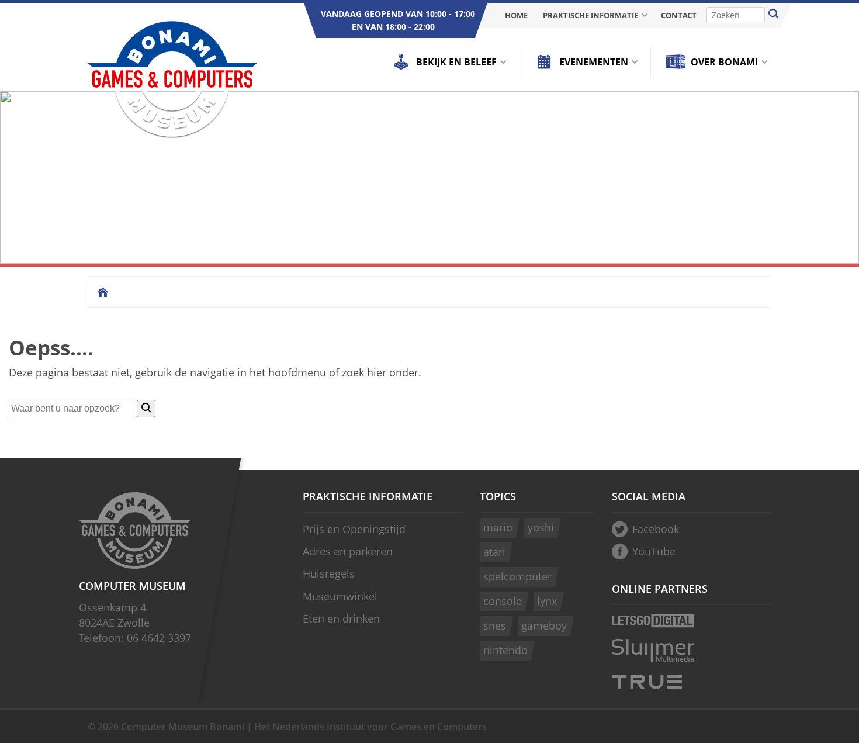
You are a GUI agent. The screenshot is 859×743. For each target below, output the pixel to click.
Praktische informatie (590, 15)
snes (494, 625)
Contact (679, 15)
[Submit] (773, 15)
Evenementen (593, 62)
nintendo (505, 650)
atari (494, 552)
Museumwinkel (340, 596)
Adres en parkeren (348, 551)
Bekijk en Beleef (456, 62)
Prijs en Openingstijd (354, 529)
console (502, 601)
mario (497, 527)
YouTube (654, 551)
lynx (547, 601)
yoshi (541, 527)
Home (516, 15)
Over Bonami (724, 62)
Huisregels (329, 573)
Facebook (655, 529)
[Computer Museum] (172, 80)
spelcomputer (517, 576)
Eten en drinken (341, 618)
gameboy (544, 625)
